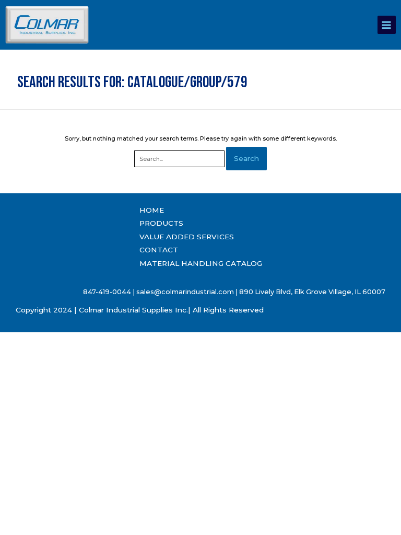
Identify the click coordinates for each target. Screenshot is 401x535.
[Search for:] (180, 158)
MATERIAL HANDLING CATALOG (200, 263)
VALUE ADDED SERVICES (186, 236)
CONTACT (158, 250)
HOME (151, 210)
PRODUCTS (161, 223)
